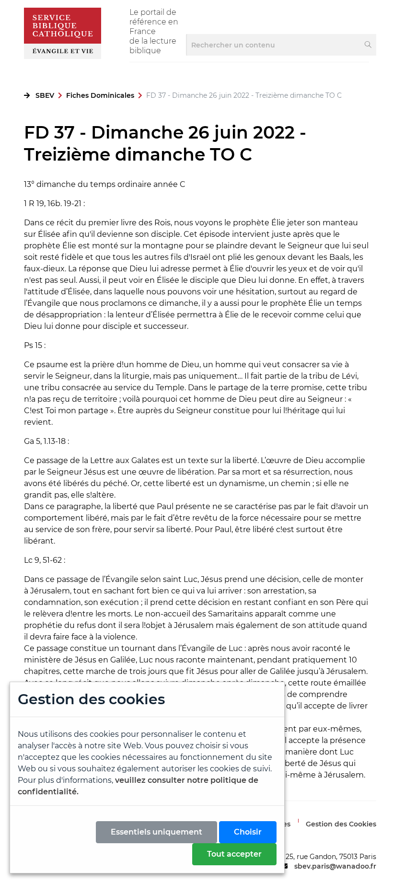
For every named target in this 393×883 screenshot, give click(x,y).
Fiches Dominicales (100, 95)
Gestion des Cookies (341, 824)
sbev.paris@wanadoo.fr (335, 866)
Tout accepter (234, 854)
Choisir (248, 832)
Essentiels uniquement (156, 832)
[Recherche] (368, 45)
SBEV (44, 95)
